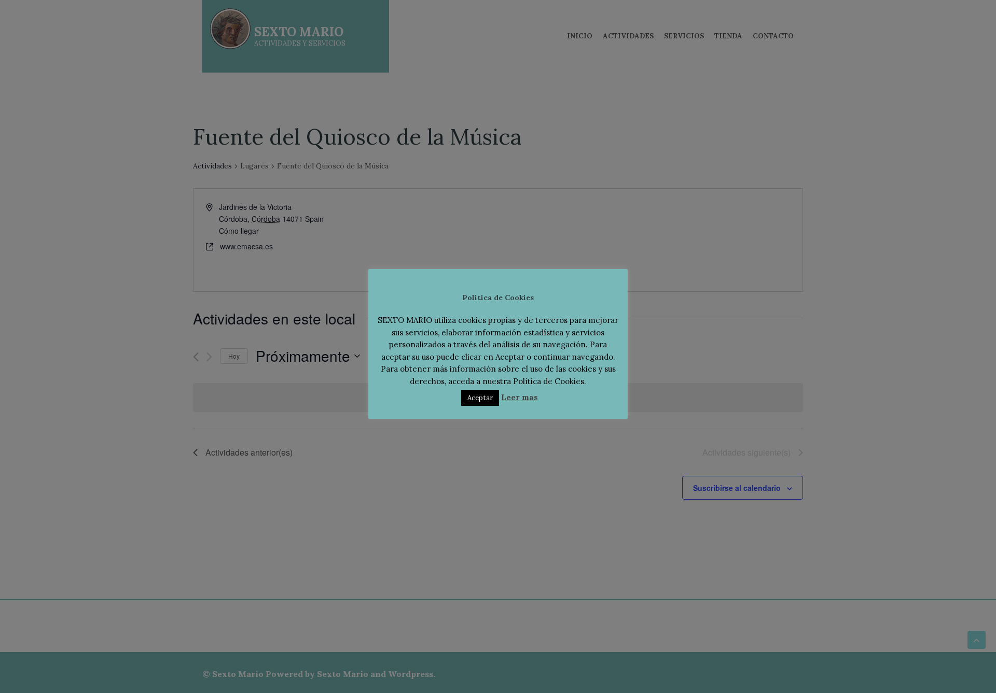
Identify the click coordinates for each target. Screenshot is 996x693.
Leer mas (519, 397)
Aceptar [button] (480, 397)
